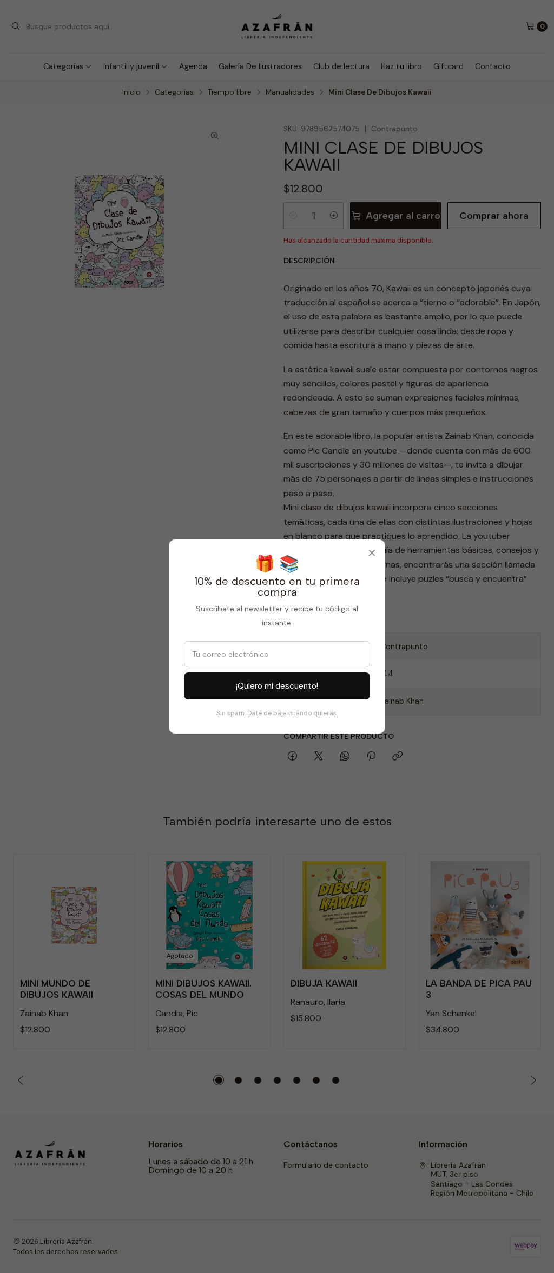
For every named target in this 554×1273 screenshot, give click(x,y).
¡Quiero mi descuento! (277, 686)
